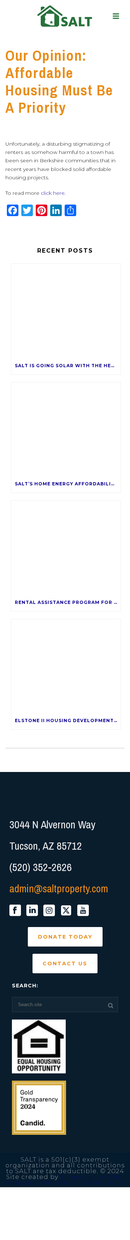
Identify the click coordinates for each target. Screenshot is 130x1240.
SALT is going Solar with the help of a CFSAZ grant (68, 365)
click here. (53, 193)
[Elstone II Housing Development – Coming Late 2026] (66, 665)
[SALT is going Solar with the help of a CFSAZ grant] (66, 310)
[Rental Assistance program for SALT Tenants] (66, 547)
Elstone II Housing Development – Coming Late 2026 (68, 720)
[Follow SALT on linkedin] (32, 911)
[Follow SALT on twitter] (66, 911)
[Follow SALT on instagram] (49, 911)
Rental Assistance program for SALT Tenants (68, 602)
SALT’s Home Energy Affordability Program (68, 483)
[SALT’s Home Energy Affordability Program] (66, 429)
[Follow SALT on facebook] (15, 911)
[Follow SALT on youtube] (83, 911)
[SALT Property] (65, 16)
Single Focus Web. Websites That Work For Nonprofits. (65, 1179)
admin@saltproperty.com (58, 888)
